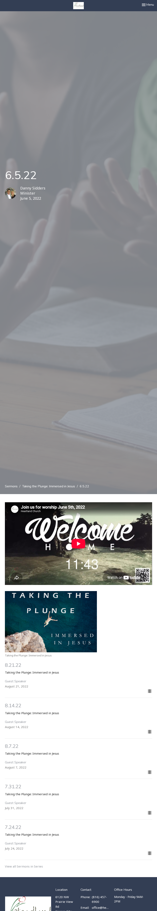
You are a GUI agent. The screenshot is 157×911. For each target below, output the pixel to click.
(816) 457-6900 (99, 899)
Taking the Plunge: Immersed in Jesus (48, 486)
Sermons (11, 486)
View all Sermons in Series (24, 866)
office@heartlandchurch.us (101, 907)
